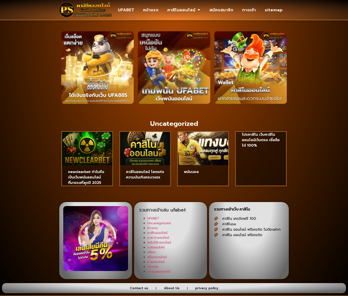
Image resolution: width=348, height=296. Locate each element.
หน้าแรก (150, 10)
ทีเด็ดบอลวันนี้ (224, 244)
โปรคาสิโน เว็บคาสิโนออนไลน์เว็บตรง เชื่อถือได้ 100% (261, 140)
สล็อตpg (221, 271)
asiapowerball (255, 266)
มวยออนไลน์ (156, 247)
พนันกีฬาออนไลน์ (159, 242)
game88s (245, 255)
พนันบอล (191, 172)
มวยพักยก (261, 250)
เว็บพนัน (152, 266)
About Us (171, 288)
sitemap (274, 10)
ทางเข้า (249, 10)
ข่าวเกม (152, 228)
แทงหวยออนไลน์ (227, 266)
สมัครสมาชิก (221, 10)
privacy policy (206, 288)
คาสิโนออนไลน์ (181, 10)
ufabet (237, 271)
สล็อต (151, 252)
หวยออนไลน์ (156, 262)
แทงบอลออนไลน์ (158, 271)
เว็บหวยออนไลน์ (268, 261)
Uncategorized (159, 223)
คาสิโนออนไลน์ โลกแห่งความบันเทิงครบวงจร (145, 174)
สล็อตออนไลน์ (157, 257)
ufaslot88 (244, 261)
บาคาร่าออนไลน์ (158, 237)
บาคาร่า (274, 244)
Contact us (139, 288)
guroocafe (223, 250)
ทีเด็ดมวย (264, 255)
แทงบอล (243, 250)
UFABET (126, 10)
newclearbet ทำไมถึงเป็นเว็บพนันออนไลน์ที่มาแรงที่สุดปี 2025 (86, 177)
